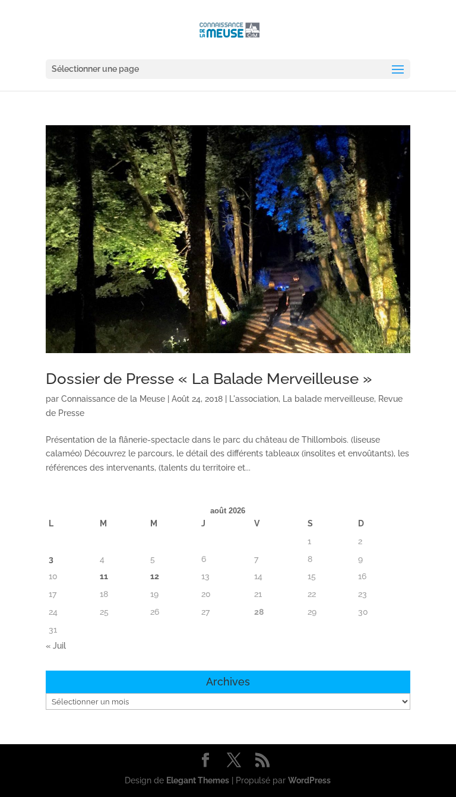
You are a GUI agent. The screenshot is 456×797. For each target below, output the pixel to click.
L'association (253, 399)
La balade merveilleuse (328, 399)
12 (154, 576)
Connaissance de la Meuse (113, 399)
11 (104, 576)
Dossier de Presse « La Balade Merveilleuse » (209, 379)
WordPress (309, 780)
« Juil (56, 645)
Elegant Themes (197, 780)
